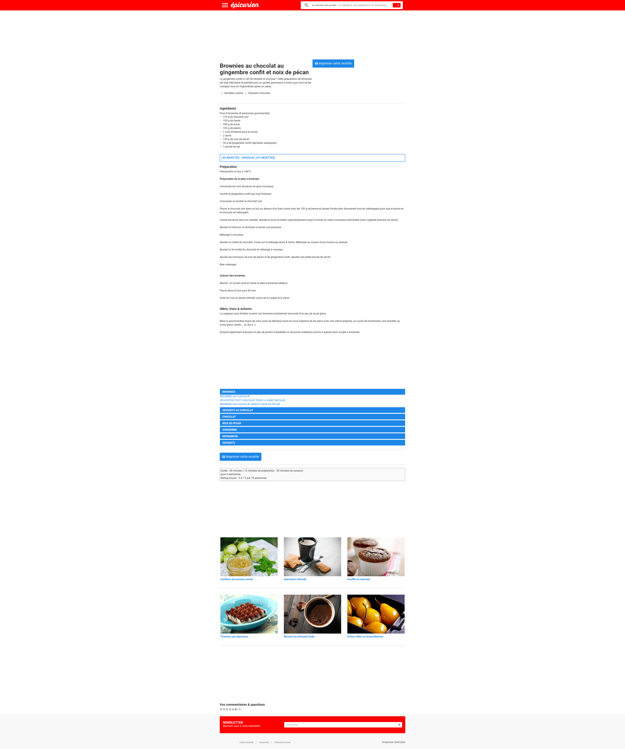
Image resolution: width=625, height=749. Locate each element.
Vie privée (264, 742)
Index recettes (246, 742)
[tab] (312, 392)
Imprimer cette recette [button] (335, 63)
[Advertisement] (312, 34)
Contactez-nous (282, 742)
